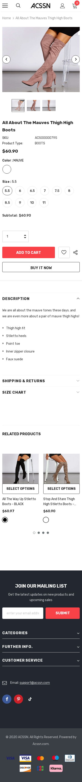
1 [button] (34, 533)
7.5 (57, 191)
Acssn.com (41, 744)
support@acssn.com (35, 683)
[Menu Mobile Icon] (5, 5)
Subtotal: (10, 215)
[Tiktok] (30, 699)
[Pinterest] (18, 699)
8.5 (7, 203)
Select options (20, 489)
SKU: (5, 138)
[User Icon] (62, 5)
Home (6, 18)
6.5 (32, 191)
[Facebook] (6, 699)
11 (44, 203)
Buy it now (41, 268)
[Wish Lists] (64, 252)
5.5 (7, 191)
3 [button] (43, 533)
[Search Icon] (23, 5)
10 (32, 203)
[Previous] (6, 59)
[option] (41, 59)
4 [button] (48, 533)
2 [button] (39, 533)
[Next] (76, 59)
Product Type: (12, 143)
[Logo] (40, 6)
